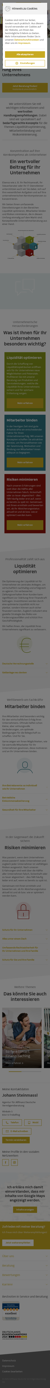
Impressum (24, 43)
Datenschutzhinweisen (26, 39)
